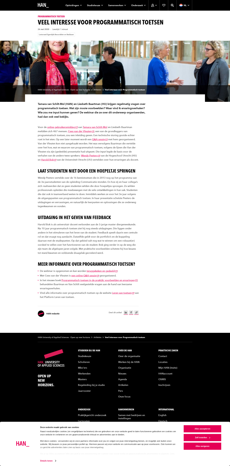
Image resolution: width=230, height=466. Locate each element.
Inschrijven (164, 385)
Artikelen (97, 90)
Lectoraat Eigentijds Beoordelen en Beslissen (56, 34)
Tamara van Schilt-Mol (95, 127)
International (166, 409)
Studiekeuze (93, 5)
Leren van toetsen (122, 292)
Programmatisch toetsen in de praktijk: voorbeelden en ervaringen (98, 280)
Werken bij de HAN (128, 362)
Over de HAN (125, 350)
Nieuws (122, 373)
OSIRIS (162, 379)
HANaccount (165, 373)
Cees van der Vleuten (79, 131)
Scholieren (84, 362)
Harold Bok (47, 159)
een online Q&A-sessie (83, 275)
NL (185, 5)
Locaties (162, 362)
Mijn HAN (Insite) (167, 367)
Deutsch (162, 421)
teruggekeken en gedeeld (101, 271)
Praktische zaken (168, 350)
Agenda (122, 379)
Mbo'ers (82, 367)
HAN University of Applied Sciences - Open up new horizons (64, 90)
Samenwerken (115, 5)
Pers (120, 390)
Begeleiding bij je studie (91, 385)
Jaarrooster (84, 390)
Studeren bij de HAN (89, 350)
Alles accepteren (202, 429)
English (162, 415)
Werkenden (84, 373)
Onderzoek (137, 5)
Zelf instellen (201, 437)
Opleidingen (72, 5)
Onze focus (124, 396)
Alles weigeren (202, 446)
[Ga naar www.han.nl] (43, 5)
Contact (162, 356)
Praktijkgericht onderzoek (92, 415)
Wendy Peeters (89, 155)
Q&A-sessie (98, 139)
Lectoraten (84, 421)
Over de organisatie (129, 356)
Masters (82, 379)
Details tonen (46, 461)
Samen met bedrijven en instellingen (131, 417)
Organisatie (124, 367)
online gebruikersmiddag (61, 127)
